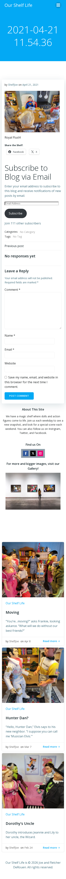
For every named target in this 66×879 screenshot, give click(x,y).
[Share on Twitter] (33, 453)
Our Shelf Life (15, 603)
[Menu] (58, 5)
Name (10, 335)
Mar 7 (27, 747)
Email (9, 349)
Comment (12, 290)
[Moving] (33, 569)
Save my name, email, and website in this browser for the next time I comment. (31, 382)
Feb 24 (28, 847)
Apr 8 (27, 641)
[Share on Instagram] (40, 453)
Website (10, 363)
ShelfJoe (13, 84)
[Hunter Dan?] (33, 675)
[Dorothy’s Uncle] (33, 780)
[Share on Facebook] (25, 453)
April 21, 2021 (30, 84)
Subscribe (15, 213)
